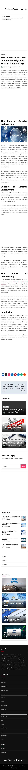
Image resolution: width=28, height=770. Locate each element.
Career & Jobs (4, 686)
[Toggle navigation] (2, 9)
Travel (2, 739)
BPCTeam (7, 67)
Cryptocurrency (4, 690)
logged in (11, 458)
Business (7, 585)
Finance (6, 616)
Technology (4, 735)
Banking (3, 679)
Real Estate (4, 728)
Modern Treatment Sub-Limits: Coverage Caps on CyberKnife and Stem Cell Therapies (13, 411)
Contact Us (4, 564)
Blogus (21, 765)
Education (3, 694)
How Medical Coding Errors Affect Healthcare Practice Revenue (9, 531)
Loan (2, 720)
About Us (4, 560)
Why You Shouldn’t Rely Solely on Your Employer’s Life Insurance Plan (13, 427)
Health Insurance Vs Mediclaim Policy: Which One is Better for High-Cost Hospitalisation (12, 443)
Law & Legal (4, 716)
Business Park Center (14, 9)
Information (4, 705)
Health (5, 439)
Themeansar (14, 768)
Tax (2, 732)
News (2, 724)
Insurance (3, 54)
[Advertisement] (14, 35)
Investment (4, 713)
